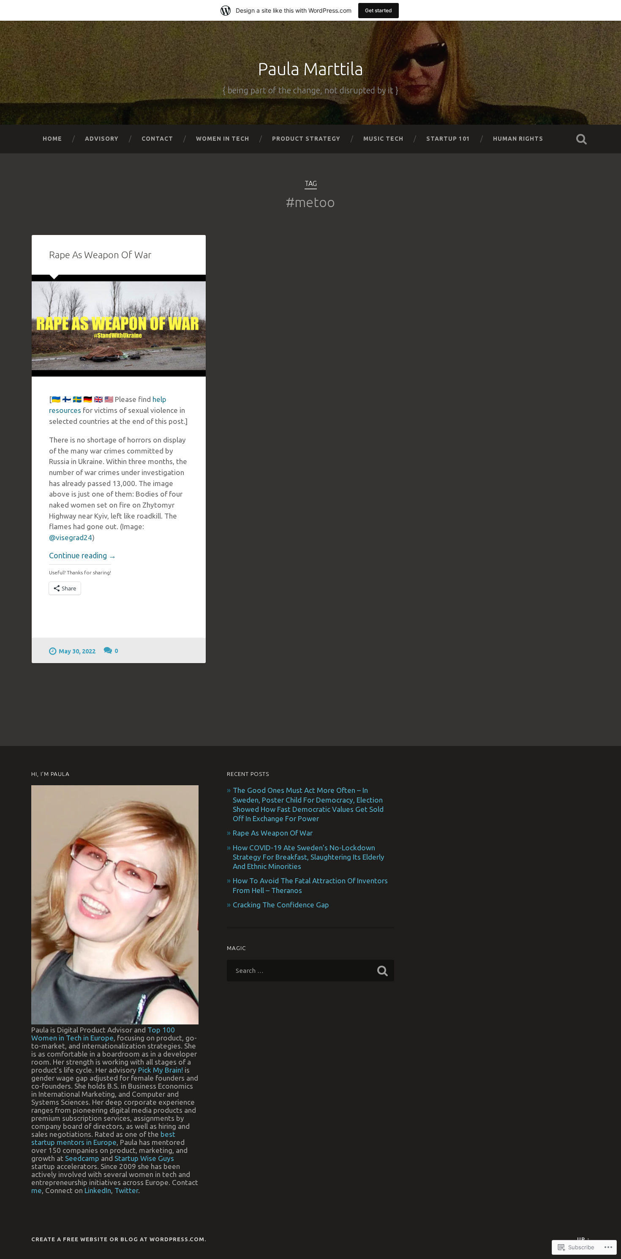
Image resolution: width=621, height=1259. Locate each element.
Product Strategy (306, 138)
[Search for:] (311, 970)
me (36, 1190)
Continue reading (82, 555)
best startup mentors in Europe (103, 1138)
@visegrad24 (70, 537)
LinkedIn (97, 1190)
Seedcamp (82, 1158)
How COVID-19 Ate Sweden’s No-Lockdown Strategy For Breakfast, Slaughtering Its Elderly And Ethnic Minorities (308, 857)
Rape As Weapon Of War (100, 254)
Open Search (581, 139)
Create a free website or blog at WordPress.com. (118, 1239)
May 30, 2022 (77, 651)
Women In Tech (222, 138)
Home (52, 138)
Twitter (126, 1190)
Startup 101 (448, 138)
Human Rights (518, 138)
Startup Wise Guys (144, 1158)
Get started (378, 10)
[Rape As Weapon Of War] (119, 326)
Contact (157, 138)
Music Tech (383, 138)
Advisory (102, 138)
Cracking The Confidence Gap (281, 905)
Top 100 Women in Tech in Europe (103, 1034)
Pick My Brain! (160, 1070)
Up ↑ (583, 1239)
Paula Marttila (310, 69)
